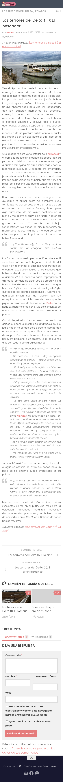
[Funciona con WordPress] (20, 766)
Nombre (11, 676)
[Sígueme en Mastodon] (37, 773)
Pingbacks (43, 636)
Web (8, 693)
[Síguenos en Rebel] (26, 773)
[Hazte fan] (31, 773)
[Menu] (59, 4)
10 (58, 592)
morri (10, 32)
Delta (49, 303)
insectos (21, 415)
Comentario (13, 655)
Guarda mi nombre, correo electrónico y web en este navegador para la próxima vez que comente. (28, 711)
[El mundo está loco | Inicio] (11, 3)
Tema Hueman (51, 766)
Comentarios (17, 636)
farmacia (53, 154)
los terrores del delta (17, 11)
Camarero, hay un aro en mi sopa (43, 609)
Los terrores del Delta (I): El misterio (14, 609)
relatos (40, 11)
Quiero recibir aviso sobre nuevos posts (28, 723)
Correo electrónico (45, 678)
